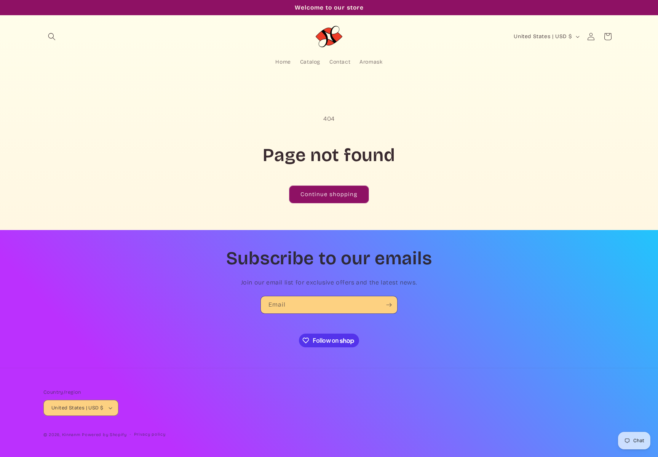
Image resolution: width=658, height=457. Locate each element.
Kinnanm (71, 434)
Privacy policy (150, 434)
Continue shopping (329, 194)
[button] (51, 36)
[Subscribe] (388, 305)
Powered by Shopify (104, 434)
